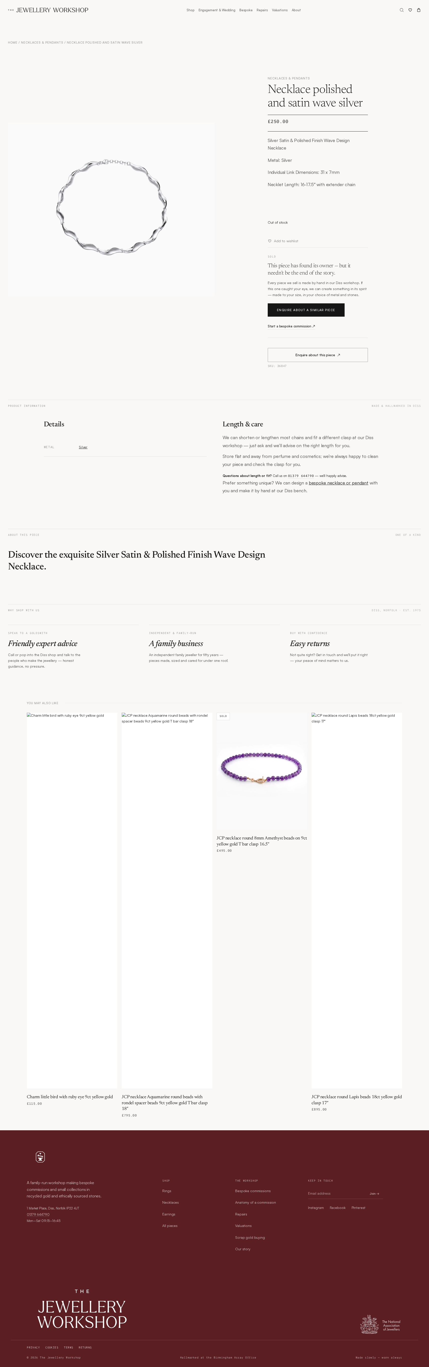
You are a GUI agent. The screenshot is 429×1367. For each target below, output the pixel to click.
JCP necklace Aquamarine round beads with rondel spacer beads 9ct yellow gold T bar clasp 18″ (165, 1103)
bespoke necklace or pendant (338, 482)
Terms (68, 1347)
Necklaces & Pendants (42, 42)
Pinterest (359, 1207)
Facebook (338, 1207)
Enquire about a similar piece (306, 310)
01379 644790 (301, 476)
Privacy (33, 1347)
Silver (83, 447)
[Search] (401, 10)
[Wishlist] (410, 10)
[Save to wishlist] (111, 719)
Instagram (316, 1207)
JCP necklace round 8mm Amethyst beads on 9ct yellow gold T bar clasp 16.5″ (262, 841)
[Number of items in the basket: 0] (418, 10)
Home (13, 42)
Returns (85, 1347)
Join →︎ (374, 1193)
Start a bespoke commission (291, 326)
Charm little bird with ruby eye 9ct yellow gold (70, 1097)
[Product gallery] (111, 209)
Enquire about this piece (318, 355)
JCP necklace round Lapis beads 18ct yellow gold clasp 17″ (357, 1100)
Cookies (51, 1347)
